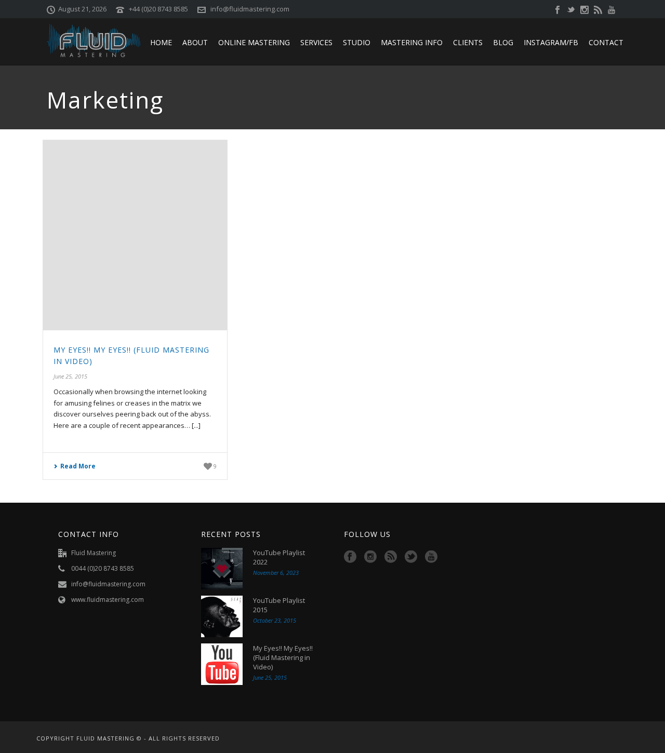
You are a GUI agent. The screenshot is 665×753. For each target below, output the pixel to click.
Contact (606, 42)
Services (316, 42)
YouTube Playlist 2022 (279, 557)
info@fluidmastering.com (249, 9)
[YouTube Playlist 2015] (222, 616)
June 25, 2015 (70, 376)
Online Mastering (254, 42)
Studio (356, 42)
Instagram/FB (551, 42)
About (195, 42)
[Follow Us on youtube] (431, 557)
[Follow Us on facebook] (350, 557)
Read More (78, 466)
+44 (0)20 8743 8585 (158, 9)
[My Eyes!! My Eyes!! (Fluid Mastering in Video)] (135, 235)
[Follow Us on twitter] (411, 557)
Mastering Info (412, 42)
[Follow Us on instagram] (370, 557)
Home (161, 42)
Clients (468, 42)
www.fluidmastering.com (107, 599)
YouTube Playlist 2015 (279, 605)
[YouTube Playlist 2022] (222, 568)
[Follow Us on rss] (390, 557)
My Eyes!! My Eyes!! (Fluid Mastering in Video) (283, 657)
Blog (503, 42)
